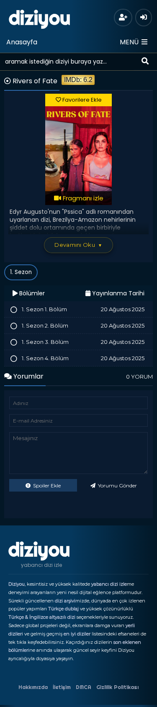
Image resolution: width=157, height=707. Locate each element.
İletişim (62, 687)
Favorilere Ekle (81, 100)
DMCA (83, 687)
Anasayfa (21, 42)
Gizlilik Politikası (117, 687)
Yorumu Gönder (117, 485)
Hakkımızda (33, 687)
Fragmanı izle (82, 198)
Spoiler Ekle (46, 485)
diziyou (39, 18)
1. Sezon (21, 272)
